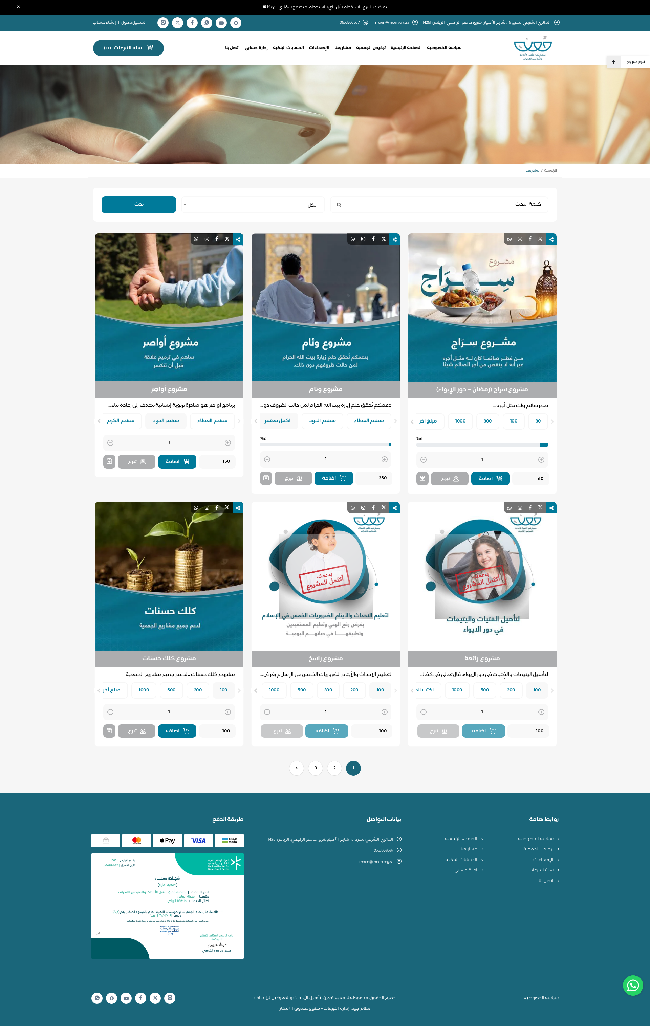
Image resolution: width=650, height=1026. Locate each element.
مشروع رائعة (482, 659)
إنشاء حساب (104, 22)
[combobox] (253, 204)
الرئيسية (550, 170)
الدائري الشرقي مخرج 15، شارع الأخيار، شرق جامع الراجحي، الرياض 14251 (330, 839)
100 (514, 421)
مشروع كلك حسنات (169, 659)
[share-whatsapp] (509, 239)
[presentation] (552, 421)
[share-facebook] (530, 239)
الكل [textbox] (313, 205)
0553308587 (383, 850)
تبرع (445, 479)
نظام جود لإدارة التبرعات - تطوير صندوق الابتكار (325, 1008)
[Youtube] (221, 23)
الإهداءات (319, 48)
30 (538, 421)
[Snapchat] (236, 23)
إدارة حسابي (256, 48)
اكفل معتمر (278, 421)
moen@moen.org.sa (392, 22)
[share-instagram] (520, 239)
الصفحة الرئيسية (406, 48)
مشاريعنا (342, 48)
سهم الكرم (120, 421)
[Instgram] (163, 23)
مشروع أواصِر (169, 390)
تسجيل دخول (133, 22)
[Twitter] (177, 23)
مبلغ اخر (428, 421)
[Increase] (541, 460)
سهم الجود (322, 421)
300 (488, 421)
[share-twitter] (540, 239)
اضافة (486, 479)
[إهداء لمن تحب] (422, 478)
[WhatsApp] (206, 23)
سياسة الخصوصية (444, 48)
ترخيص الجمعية (371, 48)
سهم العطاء (369, 421)
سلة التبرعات (541, 870)
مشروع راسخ (325, 659)
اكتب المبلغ (421, 690)
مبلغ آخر (112, 690)
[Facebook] (192, 23)
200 (511, 690)
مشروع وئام (326, 390)
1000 (460, 421)
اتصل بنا (232, 48)
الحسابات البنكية (288, 48)
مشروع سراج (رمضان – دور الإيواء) (482, 390)
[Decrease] (423, 460)
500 (485, 690)
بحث (139, 204)
